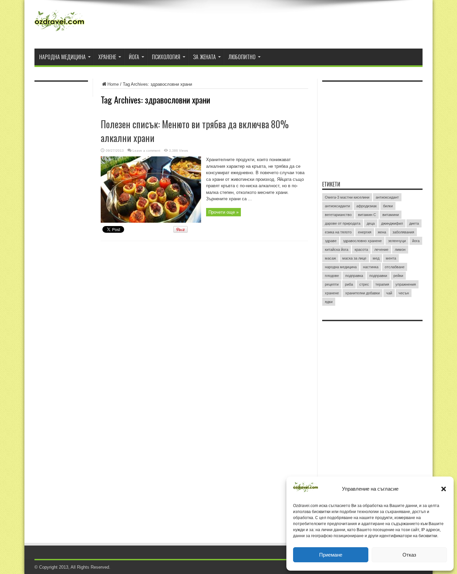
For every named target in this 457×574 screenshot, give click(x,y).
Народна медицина (62, 57)
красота (361, 249)
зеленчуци (397, 241)
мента (391, 258)
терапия (382, 284)
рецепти (332, 284)
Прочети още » (223, 212)
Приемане (330, 555)
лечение (381, 249)
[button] (443, 489)
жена (382, 232)
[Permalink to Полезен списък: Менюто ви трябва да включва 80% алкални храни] (151, 221)
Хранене (107, 57)
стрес (364, 284)
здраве (331, 241)
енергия (364, 232)
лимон (400, 249)
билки (388, 206)
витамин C (367, 215)
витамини (390, 215)
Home (113, 84)
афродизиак (366, 206)
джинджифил (392, 223)
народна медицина (341, 267)
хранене (332, 293)
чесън (403, 293)
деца (371, 223)
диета (414, 223)
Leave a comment (146, 150)
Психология (166, 57)
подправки (378, 276)
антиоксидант (387, 197)
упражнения (405, 284)
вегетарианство (338, 215)
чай (389, 293)
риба (349, 284)
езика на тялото (338, 232)
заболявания (403, 232)
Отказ (409, 555)
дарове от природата (342, 223)
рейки (398, 276)
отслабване (394, 267)
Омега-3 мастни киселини (347, 197)
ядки (329, 302)
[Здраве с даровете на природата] (59, 32)
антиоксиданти (337, 206)
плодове (332, 276)
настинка (370, 267)
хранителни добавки (362, 293)
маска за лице (354, 258)
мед (376, 258)
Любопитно (242, 57)
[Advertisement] (372, 127)
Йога (134, 57)
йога (416, 241)
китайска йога (336, 249)
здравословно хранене (362, 241)
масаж (330, 258)
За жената (204, 57)
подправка (354, 276)
